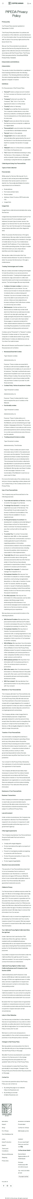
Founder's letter (23, 1176)
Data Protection (6, 1142)
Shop (3, 1127)
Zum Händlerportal (7, 1134)
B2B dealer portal (23, 1131)
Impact (4, 1124)
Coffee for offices (23, 1127)
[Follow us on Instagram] (7, 1186)
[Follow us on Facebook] (4, 1186)
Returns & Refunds (7, 1154)
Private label (21, 1124)
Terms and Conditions (5, 1150)
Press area (5, 1161)
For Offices (5, 1131)
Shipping (4, 1157)
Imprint (4, 1145)
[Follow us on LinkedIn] (11, 1186)
